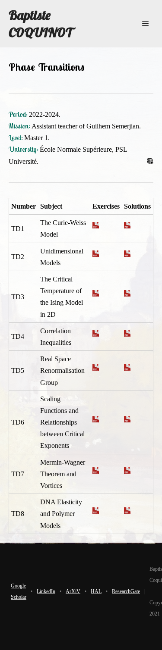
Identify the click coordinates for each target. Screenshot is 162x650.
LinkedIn (46, 591)
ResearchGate (126, 591)
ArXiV (73, 591)
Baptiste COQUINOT (41, 24)
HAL (96, 591)
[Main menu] (145, 23)
